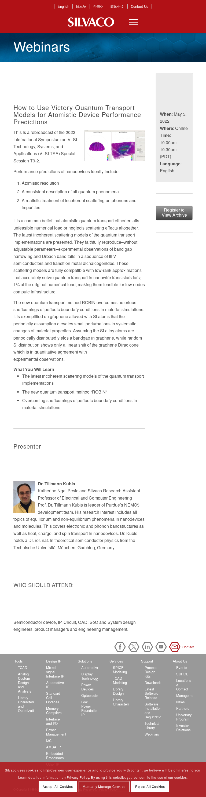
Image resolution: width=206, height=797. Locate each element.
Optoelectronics (89, 695)
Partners (182, 708)
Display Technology (89, 676)
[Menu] (130, 22)
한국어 (98, 6)
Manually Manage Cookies (104, 786)
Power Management (56, 732)
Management (184, 695)
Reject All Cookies (150, 786)
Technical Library (152, 725)
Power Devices (87, 687)
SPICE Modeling (120, 669)
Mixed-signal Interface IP (55, 672)
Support (147, 661)
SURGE (182, 673)
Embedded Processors (55, 755)
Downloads (153, 682)
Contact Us (139, 6)
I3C (49, 740)
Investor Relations (183, 727)
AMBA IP (53, 746)
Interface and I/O (53, 721)
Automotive (89, 667)
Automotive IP (55, 684)
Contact (175, 647)
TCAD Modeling (120, 680)
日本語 (81, 6)
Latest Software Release (151, 693)
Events (181, 667)
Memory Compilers (54, 710)
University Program (184, 717)
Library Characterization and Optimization (26, 704)
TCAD (22, 667)
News (180, 701)
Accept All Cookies (58, 786)
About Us (180, 661)
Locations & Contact (183, 685)
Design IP (53, 661)
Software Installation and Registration (153, 710)
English (63, 6)
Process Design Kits (151, 672)
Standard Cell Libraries (53, 697)
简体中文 (117, 6)
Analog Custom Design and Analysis (24, 682)
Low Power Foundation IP (89, 708)
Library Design (118, 691)
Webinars (152, 734)
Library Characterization (121, 702)
